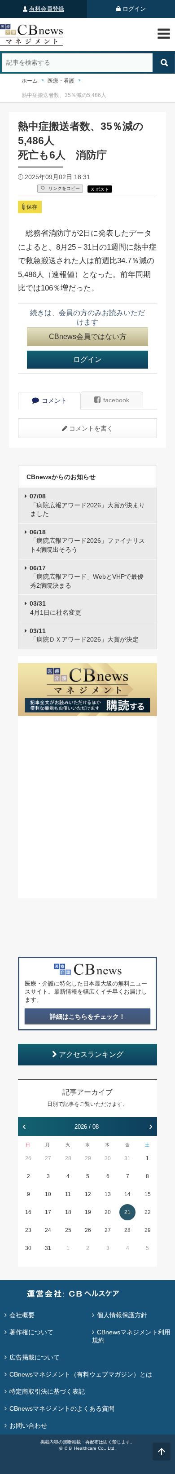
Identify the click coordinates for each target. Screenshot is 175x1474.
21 (127, 1212)
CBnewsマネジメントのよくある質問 (61, 1408)
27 (48, 1158)
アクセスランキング (91, 1054)
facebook (116, 400)
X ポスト (100, 189)
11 (68, 1194)
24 (48, 1230)
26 (28, 1158)
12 (88, 1194)
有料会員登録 (46, 8)
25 (68, 1230)
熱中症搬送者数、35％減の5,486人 (64, 95)
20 (108, 1212)
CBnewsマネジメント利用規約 (131, 1336)
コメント (54, 400)
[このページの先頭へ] (162, 1452)
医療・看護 (61, 81)
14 (127, 1194)
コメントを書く (91, 428)
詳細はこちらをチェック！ (87, 1016)
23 (28, 1230)
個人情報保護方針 (122, 1315)
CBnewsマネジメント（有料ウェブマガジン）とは (80, 1374)
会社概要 (22, 1315)
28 (68, 1158)
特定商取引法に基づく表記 (47, 1391)
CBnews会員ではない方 (88, 336)
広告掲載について (34, 1357)
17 (48, 1212)
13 (108, 1194)
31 (127, 1158)
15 (147, 1194)
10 (48, 1194)
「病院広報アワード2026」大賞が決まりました (87, 505)
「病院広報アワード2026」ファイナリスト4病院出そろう (87, 540)
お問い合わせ (28, 1425)
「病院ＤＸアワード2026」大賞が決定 (84, 635)
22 (147, 1212)
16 (28, 1212)
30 (108, 1158)
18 (68, 1212)
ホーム (30, 81)
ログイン (134, 8)
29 (88, 1158)
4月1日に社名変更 (55, 608)
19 (88, 1212)
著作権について (31, 1332)
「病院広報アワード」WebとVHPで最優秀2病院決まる (87, 576)
